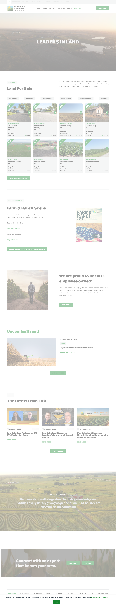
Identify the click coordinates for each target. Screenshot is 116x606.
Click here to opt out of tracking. (99, 597)
